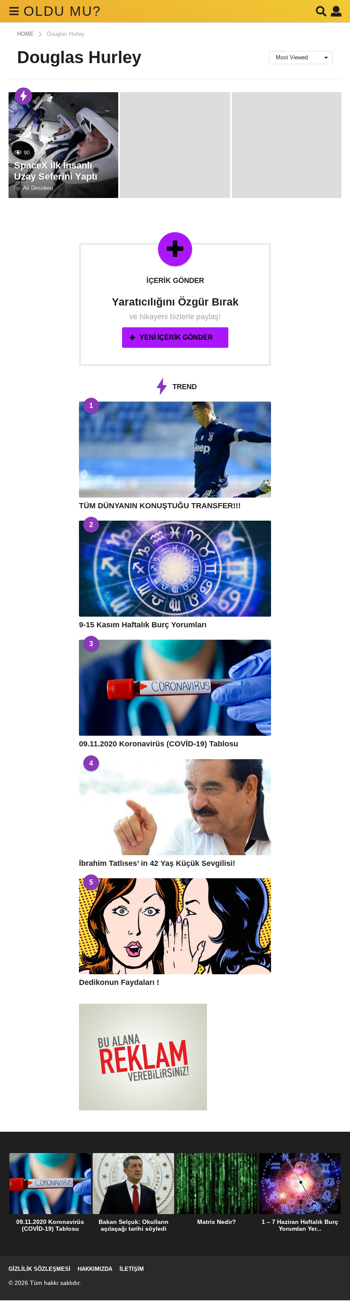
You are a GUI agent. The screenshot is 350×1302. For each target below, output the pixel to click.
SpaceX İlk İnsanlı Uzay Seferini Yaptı (55, 171)
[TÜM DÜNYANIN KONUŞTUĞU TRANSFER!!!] (175, 450)
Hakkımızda (95, 1269)
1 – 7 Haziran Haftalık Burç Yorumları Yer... (300, 1225)
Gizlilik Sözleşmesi (39, 1269)
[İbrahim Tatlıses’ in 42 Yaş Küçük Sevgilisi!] (175, 807)
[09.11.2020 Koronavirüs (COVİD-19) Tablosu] (175, 688)
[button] (14, 11)
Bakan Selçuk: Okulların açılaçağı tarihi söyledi (134, 1225)
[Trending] (23, 96)
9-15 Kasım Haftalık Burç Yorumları (143, 624)
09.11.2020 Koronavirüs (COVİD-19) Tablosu (158, 744)
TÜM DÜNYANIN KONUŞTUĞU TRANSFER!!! (160, 505)
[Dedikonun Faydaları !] (175, 926)
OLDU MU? (62, 11)
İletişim (132, 1269)
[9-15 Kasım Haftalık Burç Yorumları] (175, 569)
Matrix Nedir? (216, 1221)
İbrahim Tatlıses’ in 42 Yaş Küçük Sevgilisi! (157, 863)
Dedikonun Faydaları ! (119, 982)
